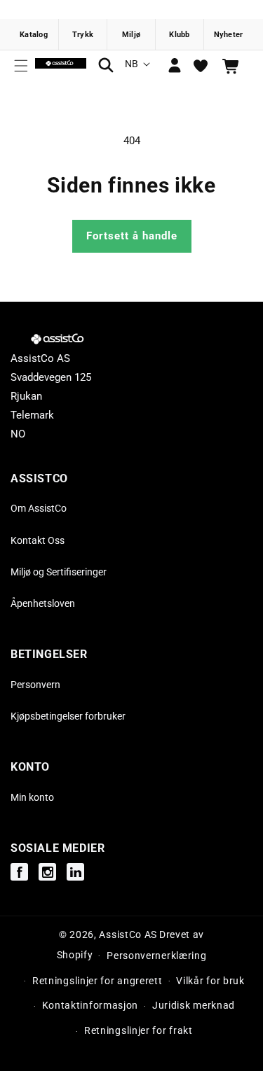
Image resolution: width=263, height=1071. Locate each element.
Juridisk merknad (193, 1005)
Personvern (35, 684)
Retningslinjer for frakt (138, 1030)
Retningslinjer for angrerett (97, 980)
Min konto (32, 797)
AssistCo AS (128, 934)
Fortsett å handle (131, 236)
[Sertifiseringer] (131, 34)
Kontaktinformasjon (90, 1005)
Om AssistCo (39, 508)
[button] (21, 65)
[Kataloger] (35, 34)
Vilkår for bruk (210, 980)
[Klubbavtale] (180, 34)
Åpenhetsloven (43, 603)
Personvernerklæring (156, 955)
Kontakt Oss (38, 540)
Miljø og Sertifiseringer (59, 572)
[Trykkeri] (83, 34)
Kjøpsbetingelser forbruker (68, 716)
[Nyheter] (228, 34)
